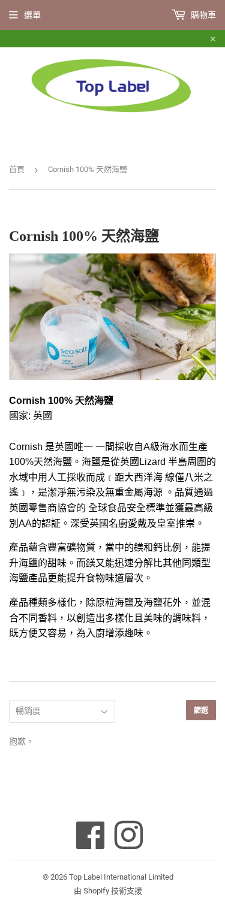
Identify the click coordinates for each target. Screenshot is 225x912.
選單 (32, 15)
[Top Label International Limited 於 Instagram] (128, 844)
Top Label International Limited (121, 876)
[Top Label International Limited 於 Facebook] (91, 844)
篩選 (201, 710)
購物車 (202, 15)
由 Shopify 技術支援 (108, 890)
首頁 (17, 169)
